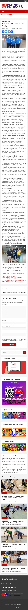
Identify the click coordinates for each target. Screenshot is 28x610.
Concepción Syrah (20, 273)
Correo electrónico (6, 326)
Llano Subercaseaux (6, 280)
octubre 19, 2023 (5, 501)
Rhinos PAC (4, 281)
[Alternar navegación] (3, 11)
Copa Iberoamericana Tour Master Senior (11, 275)
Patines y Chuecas (17, 604)
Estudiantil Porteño (6, 276)
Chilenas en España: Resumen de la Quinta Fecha (14, 292)
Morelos (18, 280)
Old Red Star (23, 280)
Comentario (5, 304)
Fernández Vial (14, 276)
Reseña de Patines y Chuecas (7, 583)
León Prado (15, 278)
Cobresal (14, 273)
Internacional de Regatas (7, 278)
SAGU (8, 281)
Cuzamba (22, 275)
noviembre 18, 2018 (6, 28)
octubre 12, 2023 (5, 524)
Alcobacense (9, 273)
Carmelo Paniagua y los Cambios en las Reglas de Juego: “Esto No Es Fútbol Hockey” (13, 497)
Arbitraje (4, 492)
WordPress (18, 607)
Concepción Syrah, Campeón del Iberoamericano (14, 288)
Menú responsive (25, 1)
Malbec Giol (13, 280)
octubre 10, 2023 (5, 571)
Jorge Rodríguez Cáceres (16, 28)
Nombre (4, 320)
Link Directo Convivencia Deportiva (8, 590)
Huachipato (19, 277)
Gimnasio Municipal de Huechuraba (9, 277)
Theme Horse (16, 606)
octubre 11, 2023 (5, 548)
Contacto (3, 582)
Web (3, 332)
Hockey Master (6, 21)
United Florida (13, 281)
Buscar (24, 352)
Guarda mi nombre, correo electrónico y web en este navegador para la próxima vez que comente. (14, 340)
